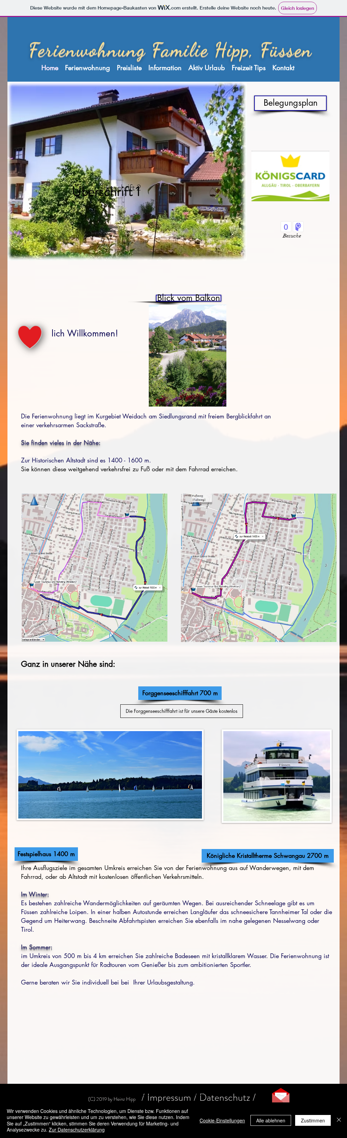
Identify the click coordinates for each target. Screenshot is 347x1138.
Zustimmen (313, 1120)
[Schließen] (339, 1120)
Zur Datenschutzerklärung (77, 1129)
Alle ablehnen (270, 1120)
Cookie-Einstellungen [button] (222, 1120)
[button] (166, 298)
